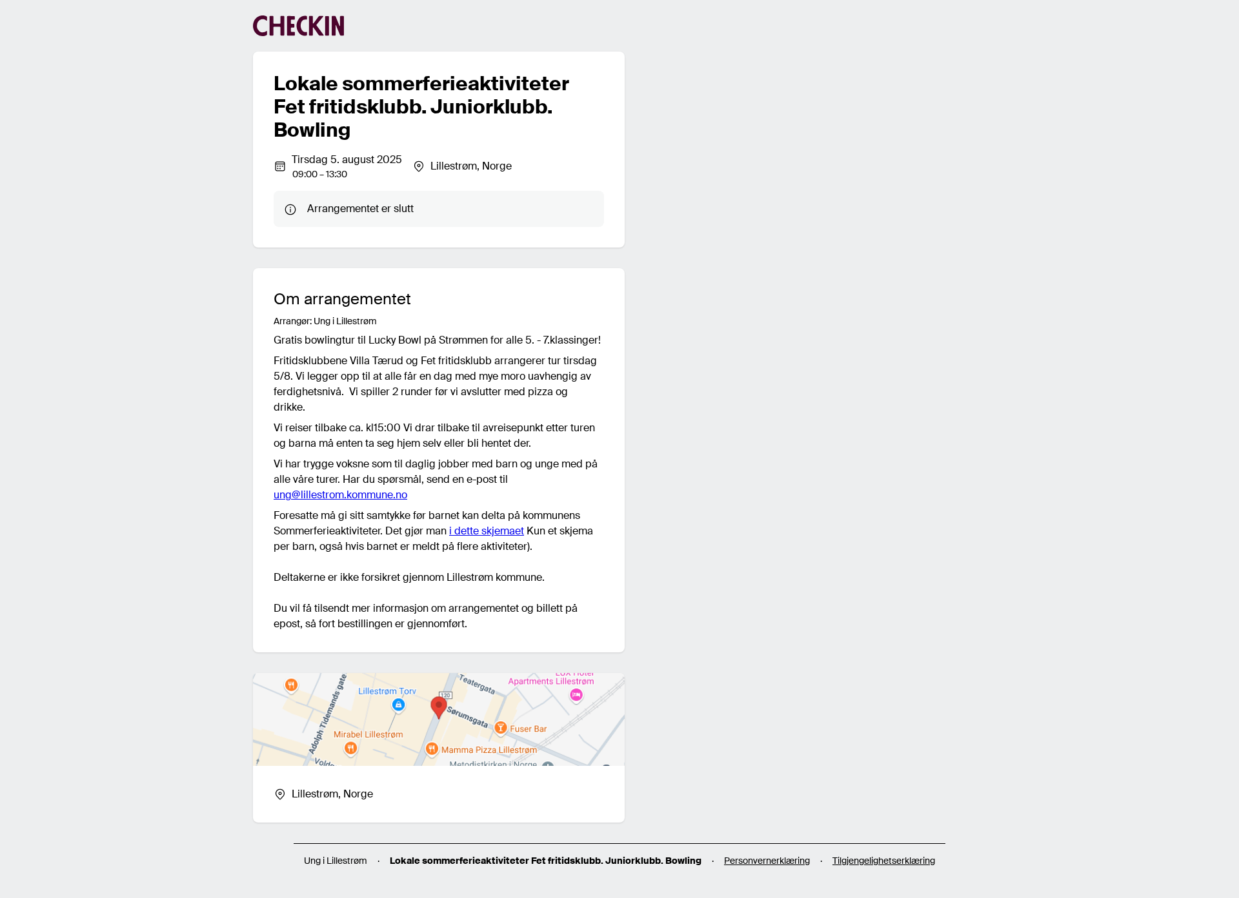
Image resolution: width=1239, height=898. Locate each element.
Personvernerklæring (767, 860)
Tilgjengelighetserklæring (883, 860)
